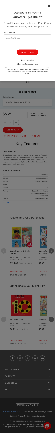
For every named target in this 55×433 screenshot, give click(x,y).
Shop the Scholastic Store (27, 64)
